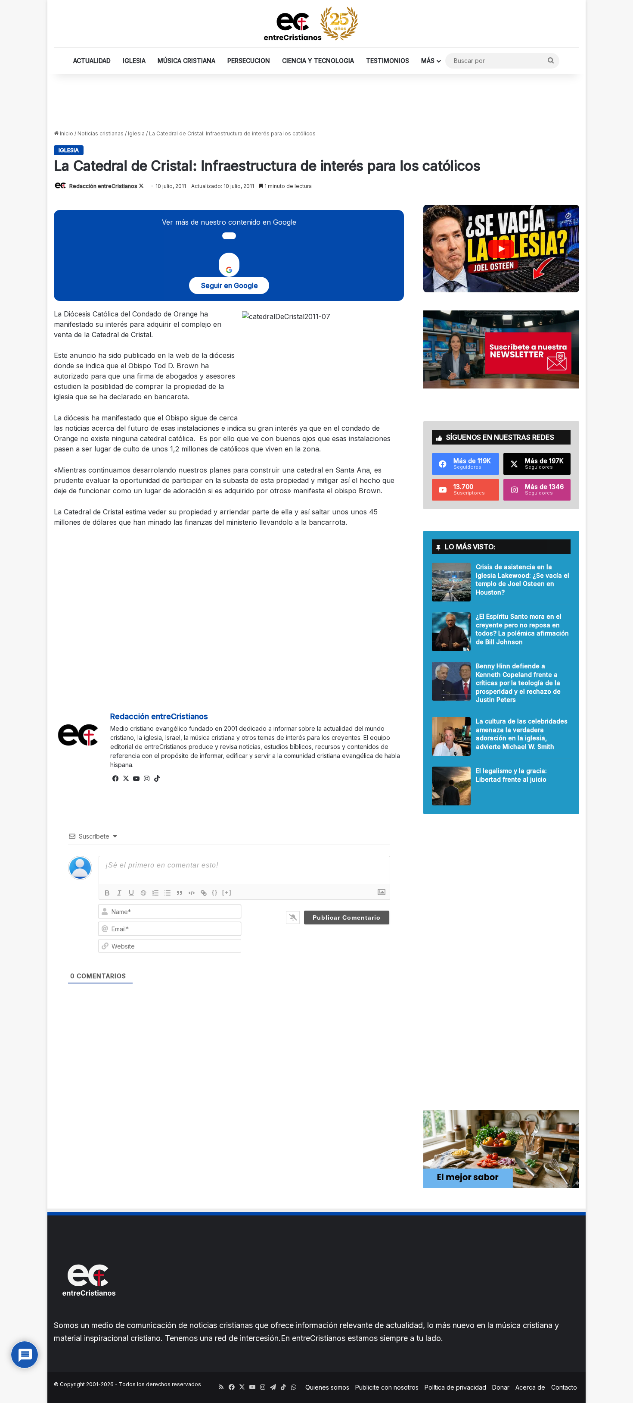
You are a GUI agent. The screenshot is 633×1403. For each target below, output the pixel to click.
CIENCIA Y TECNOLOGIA (318, 60)
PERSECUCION (248, 60)
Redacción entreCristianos (103, 186)
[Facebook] (115, 779)
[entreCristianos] (88, 1314)
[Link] (204, 893)
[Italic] (119, 893)
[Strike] (143, 893)
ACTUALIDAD (92, 60)
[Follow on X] (141, 186)
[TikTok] (157, 779)
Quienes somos (327, 1387)
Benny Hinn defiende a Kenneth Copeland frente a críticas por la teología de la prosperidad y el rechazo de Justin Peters (518, 682)
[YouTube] (136, 779)
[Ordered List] (155, 893)
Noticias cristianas (101, 133)
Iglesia (136, 133)
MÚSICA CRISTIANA (186, 60)
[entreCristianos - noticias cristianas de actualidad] (316, 23)
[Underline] (131, 893)
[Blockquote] (180, 893)
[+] (227, 892)
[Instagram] (146, 779)
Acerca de (530, 1387)
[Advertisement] (316, 102)
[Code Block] (192, 893)
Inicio (66, 133)
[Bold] (107, 893)
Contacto (564, 1387)
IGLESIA (134, 60)
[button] (501, 248)
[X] (126, 779)
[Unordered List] (167, 893)
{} (215, 892)
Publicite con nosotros (387, 1387)
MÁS (427, 60)
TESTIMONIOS (387, 60)
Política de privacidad (455, 1387)
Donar (500, 1387)
